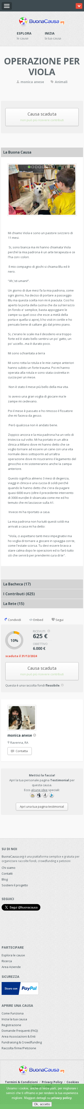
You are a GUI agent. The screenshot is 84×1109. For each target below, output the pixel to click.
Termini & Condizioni (21, 1082)
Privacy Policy (52, 1082)
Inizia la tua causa (14, 1019)
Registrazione (11, 1025)
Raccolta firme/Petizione (19, 1048)
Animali (60, 82)
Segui (59, 620)
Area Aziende (11, 967)
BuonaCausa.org (13, 856)
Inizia (50, 33)
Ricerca (7, 961)
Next (70, 188)
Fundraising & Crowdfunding (22, 1042)
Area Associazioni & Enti (18, 1036)
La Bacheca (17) (17, 584)
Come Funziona (13, 1013)
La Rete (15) (13, 603)
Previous (13, 188)
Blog (5, 879)
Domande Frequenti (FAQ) (20, 1030)
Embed (38, 620)
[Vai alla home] (42, 21)
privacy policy (61, 1098)
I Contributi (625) (19, 593)
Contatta (21, 751)
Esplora (24, 33)
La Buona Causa (17, 152)
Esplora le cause (13, 955)
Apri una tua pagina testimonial (42, 806)
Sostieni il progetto (15, 885)
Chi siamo (8, 868)
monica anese (32, 82)
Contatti (7, 873)
